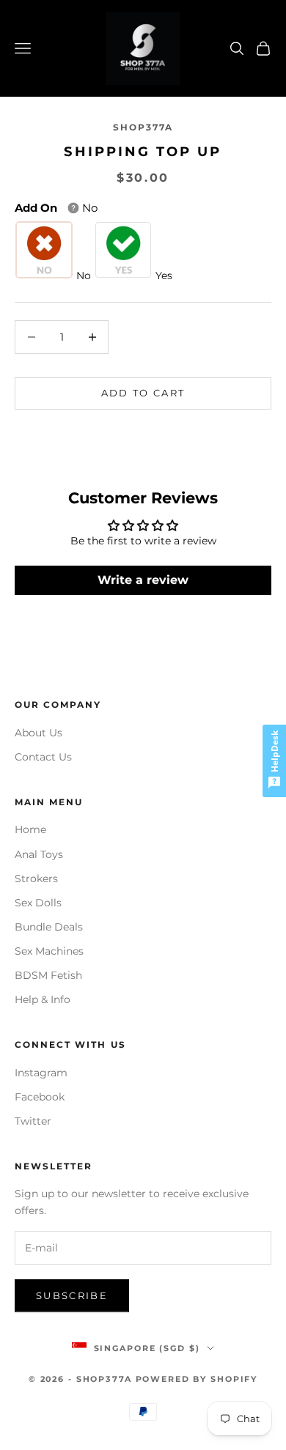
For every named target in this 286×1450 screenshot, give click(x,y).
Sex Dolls (38, 902)
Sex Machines (49, 951)
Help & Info (42, 999)
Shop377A (143, 127)
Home (30, 829)
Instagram (41, 1072)
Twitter (33, 1121)
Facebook (40, 1096)
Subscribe (72, 1295)
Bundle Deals (49, 926)
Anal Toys (39, 854)
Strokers (36, 878)
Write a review (143, 580)
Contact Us (43, 756)
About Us (38, 732)
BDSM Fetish (48, 975)
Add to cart (143, 393)
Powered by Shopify (197, 1379)
